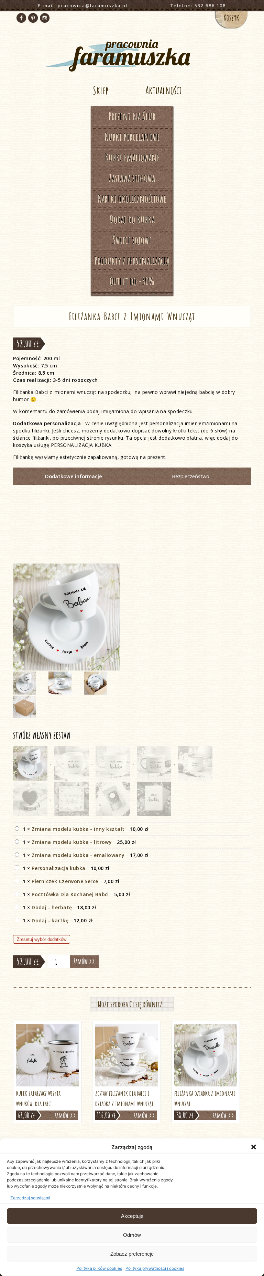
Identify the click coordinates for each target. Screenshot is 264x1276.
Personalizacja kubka (58, 868)
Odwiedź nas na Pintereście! (33, 18)
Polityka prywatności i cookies (154, 1268)
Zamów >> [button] (65, 1115)
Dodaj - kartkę (50, 920)
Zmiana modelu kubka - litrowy (72, 842)
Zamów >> (84, 961)
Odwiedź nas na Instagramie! (45, 18)
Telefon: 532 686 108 (198, 6)
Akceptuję (132, 1216)
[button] (253, 1147)
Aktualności (163, 90)
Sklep (100, 90)
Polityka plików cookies (99, 1268)
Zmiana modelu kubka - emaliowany (78, 855)
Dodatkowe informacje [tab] (73, 476)
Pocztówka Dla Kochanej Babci (70, 894)
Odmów (132, 1235)
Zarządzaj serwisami (30, 1197)
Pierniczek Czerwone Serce (65, 881)
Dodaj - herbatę (52, 907)
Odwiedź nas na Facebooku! (21, 18)
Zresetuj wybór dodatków (41, 939)
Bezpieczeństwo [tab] (190, 476)
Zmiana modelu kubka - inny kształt (78, 829)
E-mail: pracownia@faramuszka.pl (83, 6)
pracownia (132, 51)
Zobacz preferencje (132, 1254)
